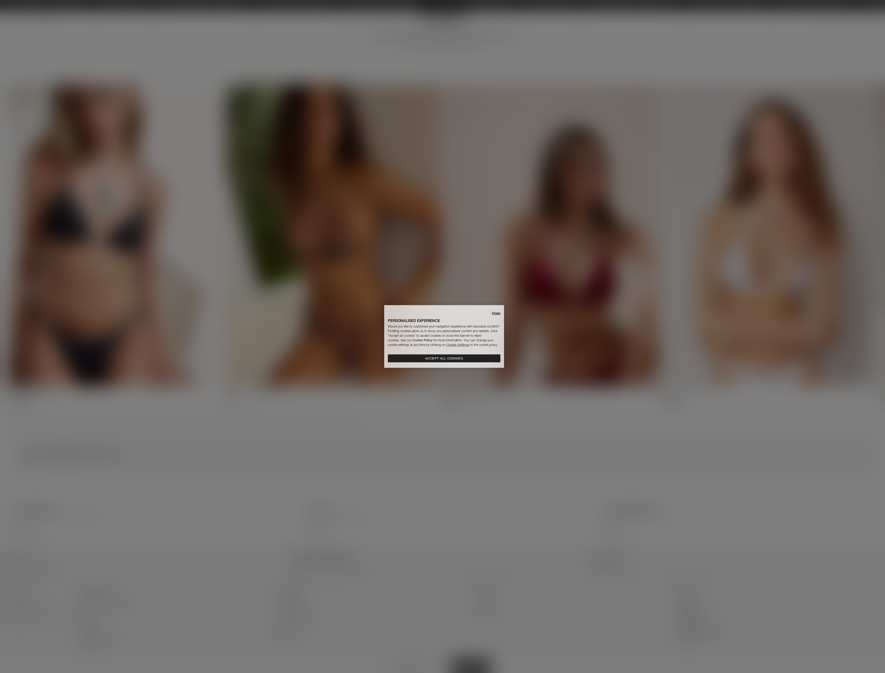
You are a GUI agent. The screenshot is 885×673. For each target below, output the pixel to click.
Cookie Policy (422, 340)
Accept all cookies (444, 358)
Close (496, 313)
